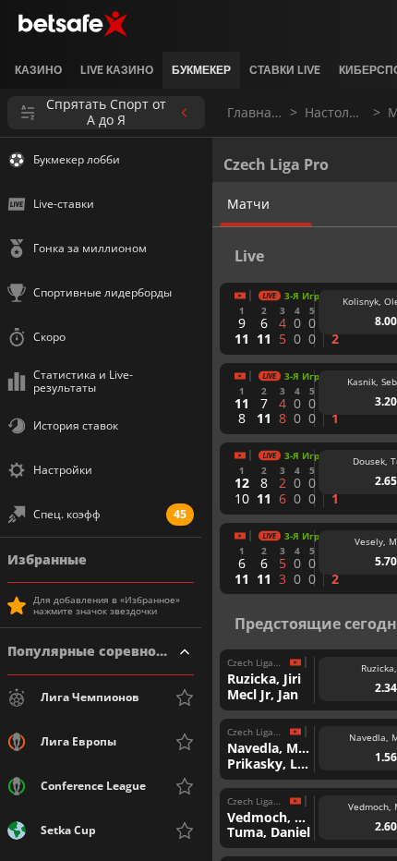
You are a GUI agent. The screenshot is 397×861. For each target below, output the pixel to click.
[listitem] (38, 70)
